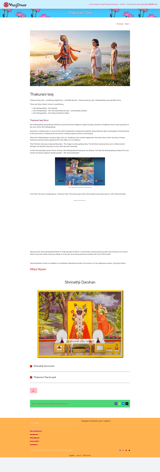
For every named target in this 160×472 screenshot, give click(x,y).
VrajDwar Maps (35, 430)
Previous (120, 24)
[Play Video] (80, 171)
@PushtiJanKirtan (79, 187)
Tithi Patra (34, 434)
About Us (33, 444)
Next (126, 24)
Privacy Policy (58, 450)
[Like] (33, 390)
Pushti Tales (34, 437)
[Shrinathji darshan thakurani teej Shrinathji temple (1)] (80, 291)
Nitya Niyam (38, 269)
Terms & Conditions (68, 450)
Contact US (34, 441)
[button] (80, 366)
